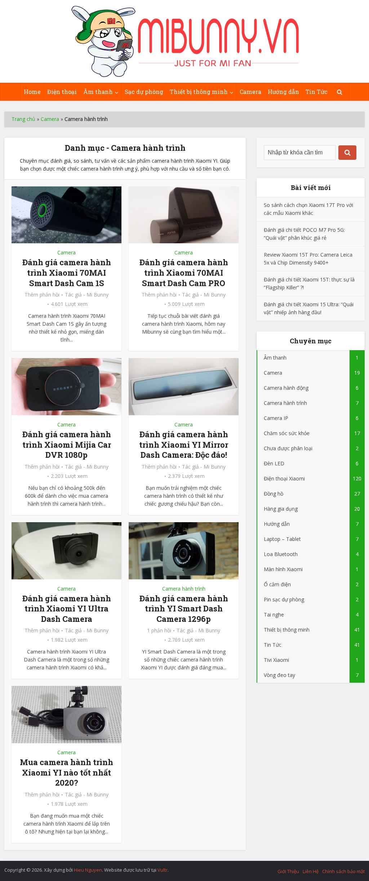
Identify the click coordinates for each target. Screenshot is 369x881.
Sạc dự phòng (144, 91)
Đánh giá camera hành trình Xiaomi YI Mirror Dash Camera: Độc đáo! (183, 444)
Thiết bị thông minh (199, 91)
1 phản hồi (159, 630)
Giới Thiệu (288, 871)
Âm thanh (98, 91)
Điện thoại (62, 91)
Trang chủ (23, 119)
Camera (250, 91)
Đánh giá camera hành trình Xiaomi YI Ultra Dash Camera (66, 608)
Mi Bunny (97, 295)
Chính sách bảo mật (343, 871)
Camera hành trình (183, 588)
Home (32, 91)
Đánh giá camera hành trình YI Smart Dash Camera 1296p (183, 608)
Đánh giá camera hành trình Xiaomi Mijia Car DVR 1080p (66, 444)
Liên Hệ (311, 871)
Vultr (162, 870)
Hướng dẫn (283, 91)
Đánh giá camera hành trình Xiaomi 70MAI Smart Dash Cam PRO (183, 272)
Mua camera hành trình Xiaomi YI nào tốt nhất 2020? (66, 772)
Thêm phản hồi (42, 295)
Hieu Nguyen (88, 870)
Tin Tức (317, 91)
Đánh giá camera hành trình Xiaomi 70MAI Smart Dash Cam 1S (66, 272)
